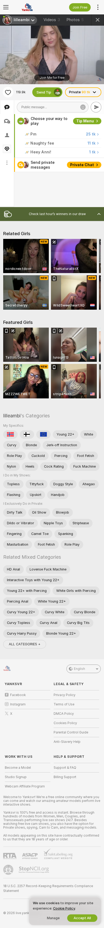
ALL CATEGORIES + (25, 644)
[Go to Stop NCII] (34, 870)
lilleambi (12, 415)
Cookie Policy (64, 908)
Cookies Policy (65, 723)
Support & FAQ (65, 768)
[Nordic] (27, 434)
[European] (43, 434)
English (79, 669)
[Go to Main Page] (32, 7)
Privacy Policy (64, 695)
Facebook (18, 695)
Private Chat (82, 165)
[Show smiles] (83, 107)
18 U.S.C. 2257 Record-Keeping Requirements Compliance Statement (48, 888)
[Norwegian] (10, 434)
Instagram (18, 704)
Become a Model (18, 768)
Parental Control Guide (71, 732)
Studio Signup (16, 777)
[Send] (96, 107)
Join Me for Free (52, 78)
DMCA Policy (64, 714)
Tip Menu (85, 121)
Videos (51, 19)
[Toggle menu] (6, 7)
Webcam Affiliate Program (25, 786)
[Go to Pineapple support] (8, 870)
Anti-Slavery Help (67, 742)
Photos (75, 19)
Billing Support (65, 777)
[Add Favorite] (8, 92)
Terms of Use (64, 704)
